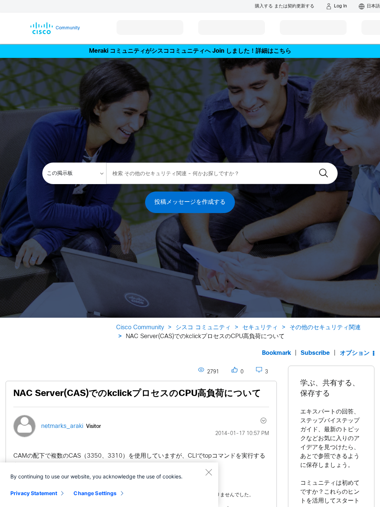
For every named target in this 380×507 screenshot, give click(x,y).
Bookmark (276, 353)
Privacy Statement (33, 493)
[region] (109, 484)
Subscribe (315, 353)
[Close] (208, 472)
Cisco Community (140, 327)
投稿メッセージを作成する (190, 202)
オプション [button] (355, 353)
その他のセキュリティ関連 (325, 327)
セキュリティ (260, 327)
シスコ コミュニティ (203, 327)
